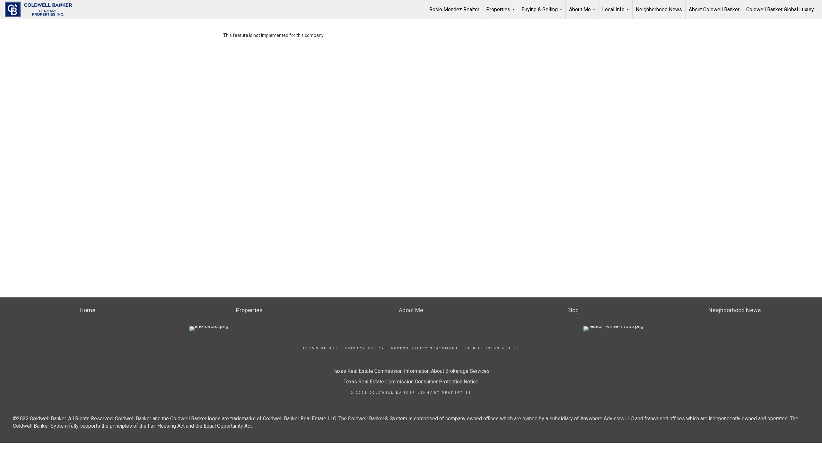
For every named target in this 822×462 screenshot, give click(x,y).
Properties (501, 12)
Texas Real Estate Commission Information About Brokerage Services (411, 371)
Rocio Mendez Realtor (454, 9)
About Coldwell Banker (714, 9)
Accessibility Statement (425, 348)
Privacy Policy (365, 348)
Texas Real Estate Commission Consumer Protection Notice (411, 382)
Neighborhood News (659, 9)
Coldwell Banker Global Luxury (780, 9)
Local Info (616, 12)
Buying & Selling (542, 12)
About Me (583, 12)
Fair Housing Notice (492, 348)
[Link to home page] (41, 9)
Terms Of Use (320, 348)
